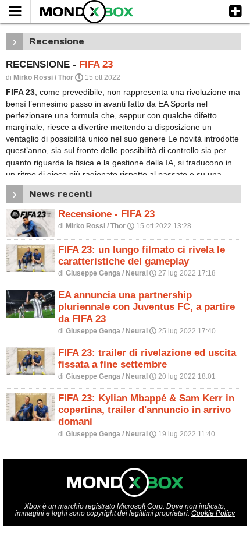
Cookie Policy (213, 513)
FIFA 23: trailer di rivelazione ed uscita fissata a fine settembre (147, 358)
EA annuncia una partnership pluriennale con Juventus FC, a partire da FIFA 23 (146, 307)
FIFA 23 (96, 64)
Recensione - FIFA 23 (106, 214)
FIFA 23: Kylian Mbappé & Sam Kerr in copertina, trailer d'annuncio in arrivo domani (146, 410)
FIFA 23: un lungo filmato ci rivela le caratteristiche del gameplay (141, 255)
